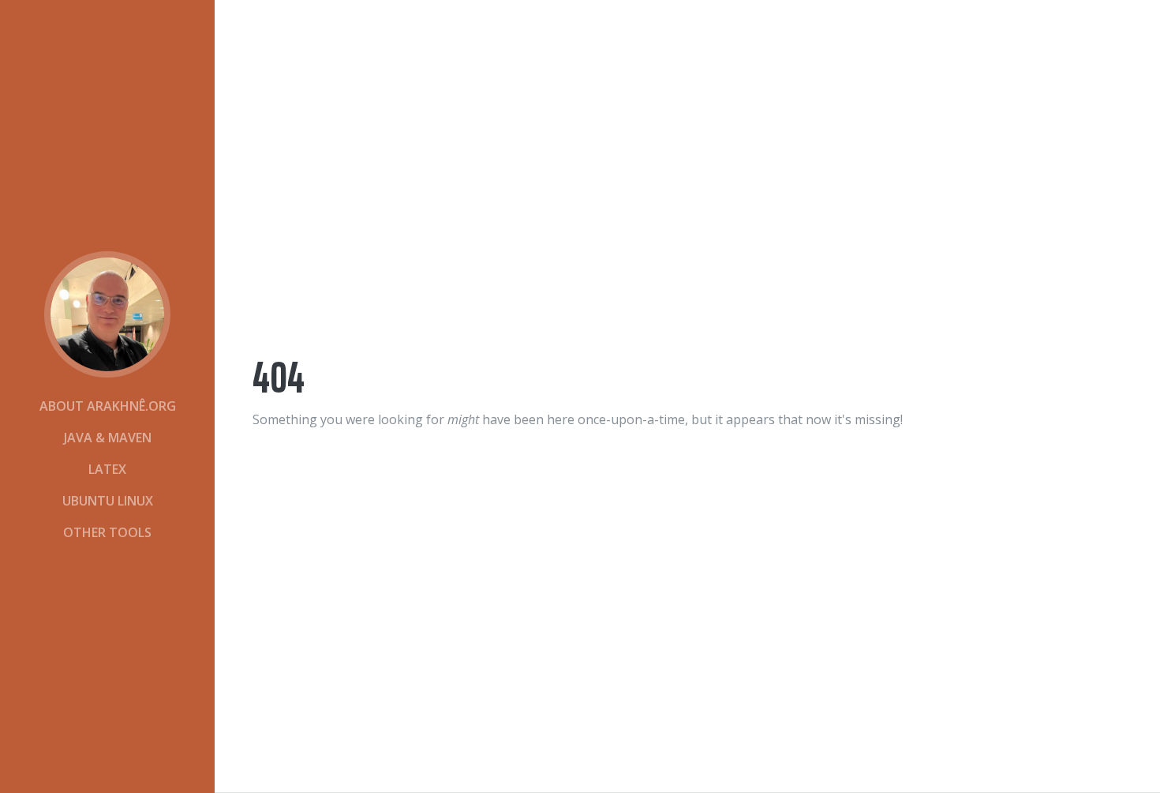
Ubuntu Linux (107, 500)
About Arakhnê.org (107, 406)
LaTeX (107, 469)
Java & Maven (108, 437)
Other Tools (107, 532)
